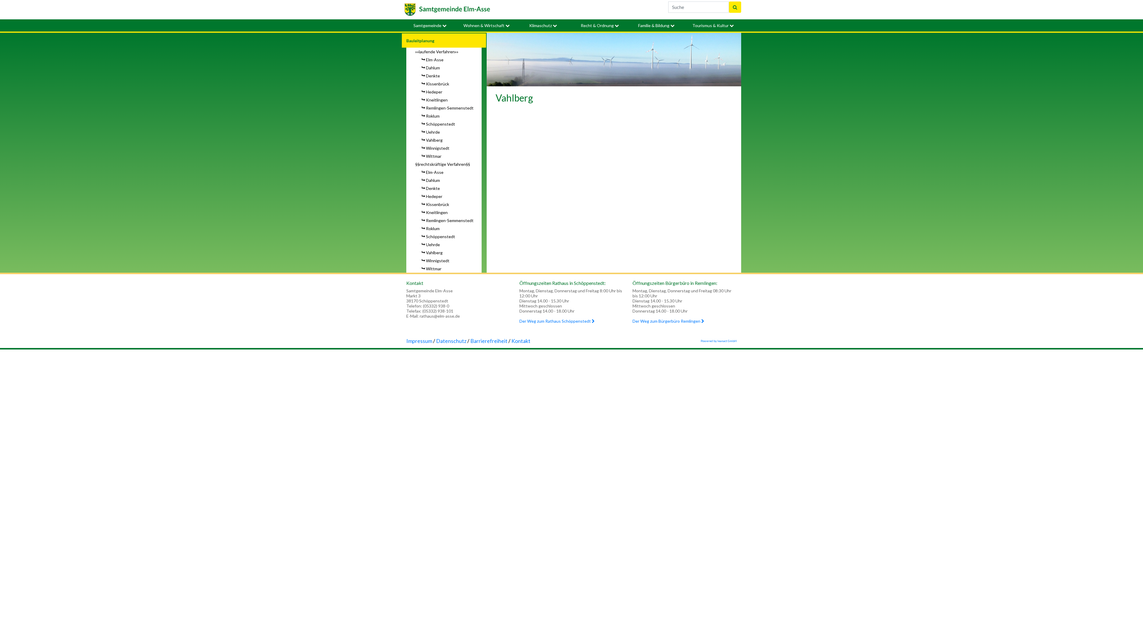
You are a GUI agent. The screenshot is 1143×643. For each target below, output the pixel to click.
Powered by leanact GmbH (719, 341)
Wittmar (433, 156)
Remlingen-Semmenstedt (450, 107)
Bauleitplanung (420, 40)
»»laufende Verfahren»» (436, 51)
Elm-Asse (435, 59)
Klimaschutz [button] (541, 25)
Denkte (433, 75)
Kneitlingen (437, 99)
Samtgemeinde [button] (427, 25)
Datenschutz (451, 341)
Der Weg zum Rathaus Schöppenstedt (555, 321)
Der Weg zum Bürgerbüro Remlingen (667, 321)
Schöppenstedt (440, 124)
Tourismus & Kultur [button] (711, 25)
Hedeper (434, 91)
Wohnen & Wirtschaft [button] (484, 25)
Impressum (419, 341)
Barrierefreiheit (489, 341)
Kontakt (520, 341)
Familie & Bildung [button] (654, 25)
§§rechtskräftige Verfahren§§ (442, 164)
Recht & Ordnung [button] (598, 25)
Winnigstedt (437, 148)
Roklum (433, 115)
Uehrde (433, 132)
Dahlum (433, 67)
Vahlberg (434, 140)
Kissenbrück (437, 83)
